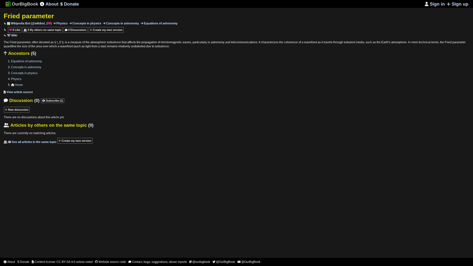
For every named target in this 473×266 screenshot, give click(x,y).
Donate (69, 3)
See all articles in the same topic (30, 142)
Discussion (22, 100)
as (52, 42)
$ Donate (23, 261)
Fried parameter (29, 16)
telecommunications (244, 42)
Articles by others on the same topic (48, 125)
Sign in (435, 3)
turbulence (114, 42)
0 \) (61, 42)
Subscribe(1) (52, 100)
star (103, 46)
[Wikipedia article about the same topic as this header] (12, 35)
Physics (62, 23)
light (88, 46)
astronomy (217, 42)
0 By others (42, 29)
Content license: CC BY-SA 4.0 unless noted (62, 261)
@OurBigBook (223, 261)
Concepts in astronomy (122, 23)
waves (187, 42)
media (360, 42)
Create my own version (107, 29)
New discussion (17, 109)
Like (14, 29)
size (24, 46)
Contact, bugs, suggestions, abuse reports (157, 261)
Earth (384, 42)
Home (17, 84)
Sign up (460, 3)
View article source (18, 92)
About (49, 3)
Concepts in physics (86, 23)
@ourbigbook (199, 261)
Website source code (110, 261)
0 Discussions (75, 29)
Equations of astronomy (160, 23)
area (39, 46)
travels (328, 42)
